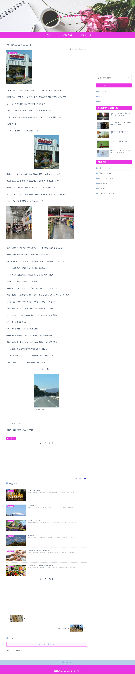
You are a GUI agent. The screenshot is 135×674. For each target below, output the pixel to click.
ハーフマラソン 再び (105, 178)
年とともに (102, 188)
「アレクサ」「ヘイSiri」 (106, 193)
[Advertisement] (46, 459)
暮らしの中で (102, 91)
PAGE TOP (68, 662)
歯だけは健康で (103, 183)
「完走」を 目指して (105, 173)
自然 (99, 102)
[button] (129, 78)
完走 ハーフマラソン (105, 168)
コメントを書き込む (46, 644)
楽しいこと (11, 438)
